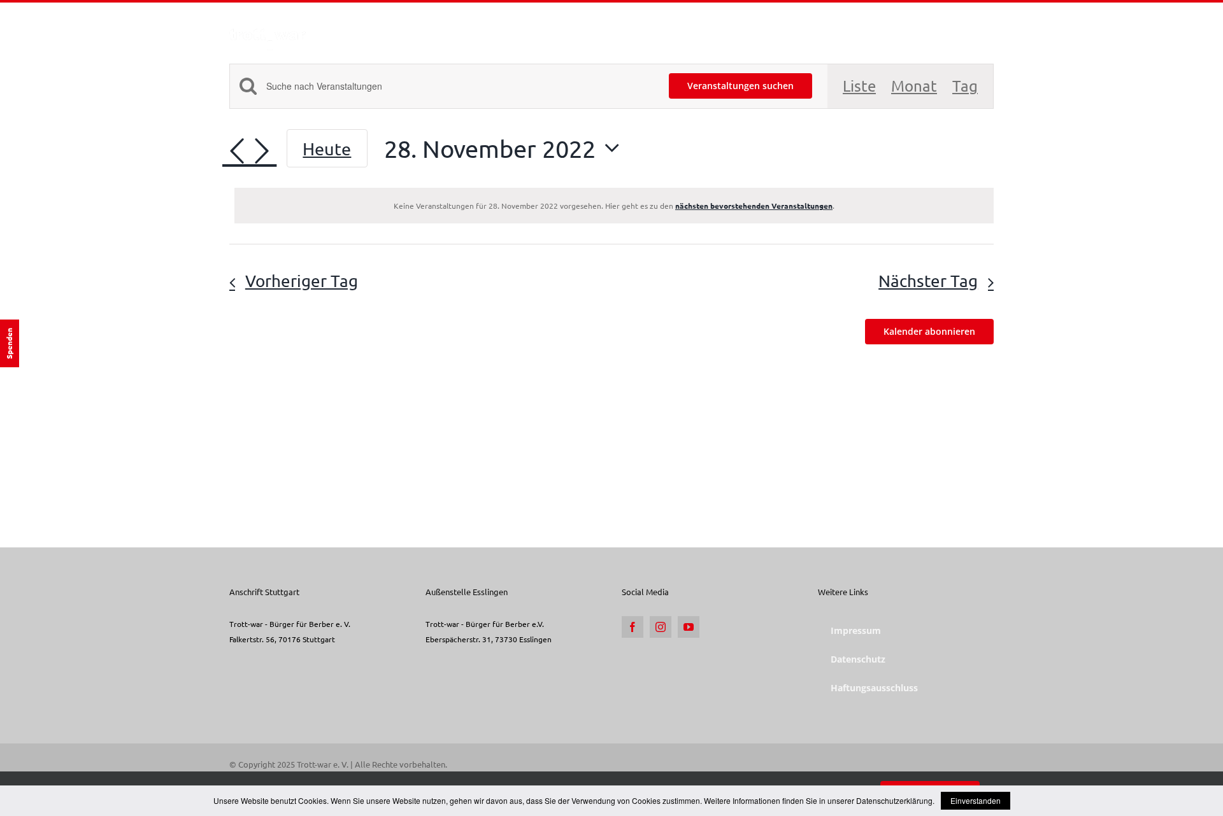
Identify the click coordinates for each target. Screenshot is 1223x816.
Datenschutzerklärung (894, 800)
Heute (327, 148)
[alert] (614, 205)
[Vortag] (237, 151)
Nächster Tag (928, 281)
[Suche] (973, 27)
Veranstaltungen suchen (740, 86)
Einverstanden (975, 800)
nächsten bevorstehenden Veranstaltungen (754, 205)
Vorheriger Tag (301, 281)
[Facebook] (632, 627)
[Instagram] (660, 627)
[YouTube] (688, 627)
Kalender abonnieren (929, 331)
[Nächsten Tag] (261, 151)
